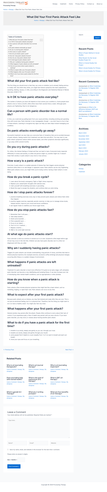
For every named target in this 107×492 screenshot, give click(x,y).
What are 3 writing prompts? (36, 393)
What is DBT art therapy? (56, 378)
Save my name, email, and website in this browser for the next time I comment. (35, 449)
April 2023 (82, 145)
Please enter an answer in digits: (17, 454)
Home (71, 4)
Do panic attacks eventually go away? (20, 47)
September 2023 (84, 142)
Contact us (90, 4)
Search (81, 35)
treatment (63, 4)
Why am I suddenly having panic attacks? (22, 62)
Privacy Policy (79, 4)
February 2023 (83, 151)
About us (99, 4)
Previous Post (9, 349)
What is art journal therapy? (36, 366)
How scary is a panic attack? (18, 51)
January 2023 (83, 154)
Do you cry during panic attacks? (19, 49)
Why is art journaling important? (58, 366)
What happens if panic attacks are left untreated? (24, 64)
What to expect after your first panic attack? (23, 70)
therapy (55, 4)
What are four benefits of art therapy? (59, 393)
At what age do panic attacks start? (20, 60)
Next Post (69, 349)
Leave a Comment (12, 369)
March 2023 (82, 148)
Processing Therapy (9, 5)
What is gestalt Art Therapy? (14, 393)
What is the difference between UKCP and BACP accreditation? (88, 109)
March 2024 (82, 133)
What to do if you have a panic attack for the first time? (24, 75)
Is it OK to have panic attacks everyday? (21, 41)
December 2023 (84, 136)
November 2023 (84, 139)
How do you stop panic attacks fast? (20, 58)
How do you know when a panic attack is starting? (22, 67)
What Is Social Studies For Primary (89, 68)
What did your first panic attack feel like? (21, 39)
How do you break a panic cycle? (19, 53)
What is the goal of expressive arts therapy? (36, 379)
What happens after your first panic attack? (22, 72)
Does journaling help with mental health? (15, 378)
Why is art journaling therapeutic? (15, 366)
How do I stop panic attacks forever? (20, 56)
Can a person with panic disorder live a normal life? (23, 44)
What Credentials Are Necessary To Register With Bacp (90, 88)
